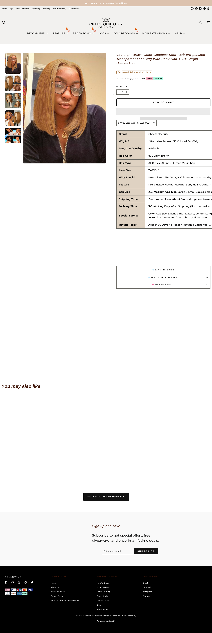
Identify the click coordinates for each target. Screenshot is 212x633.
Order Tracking (103, 592)
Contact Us (74, 8)
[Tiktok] (32, 582)
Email (145, 583)
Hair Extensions (154, 33)
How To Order (22, 8)
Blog (99, 605)
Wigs (103, 33)
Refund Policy (103, 601)
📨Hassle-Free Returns (163, 277)
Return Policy (59, 8)
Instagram (147, 592)
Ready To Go (82, 33)
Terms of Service (58, 592)
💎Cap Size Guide (163, 270)
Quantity (121, 86)
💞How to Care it (163, 285)
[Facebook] (6, 582)
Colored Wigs (124, 33)
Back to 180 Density (108, 496)
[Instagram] (19, 582)
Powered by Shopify (106, 621)
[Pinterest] (26, 582)
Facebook (147, 587)
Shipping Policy (103, 587)
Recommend (36, 33)
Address (146, 596)
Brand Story (7, 8)
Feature (59, 33)
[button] (163, 111)
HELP (179, 33)
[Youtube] (12, 582)
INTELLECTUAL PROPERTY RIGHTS (66, 601)
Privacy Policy (57, 596)
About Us (55, 587)
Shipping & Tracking (41, 8)
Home (53, 583)
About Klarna (102, 609)
